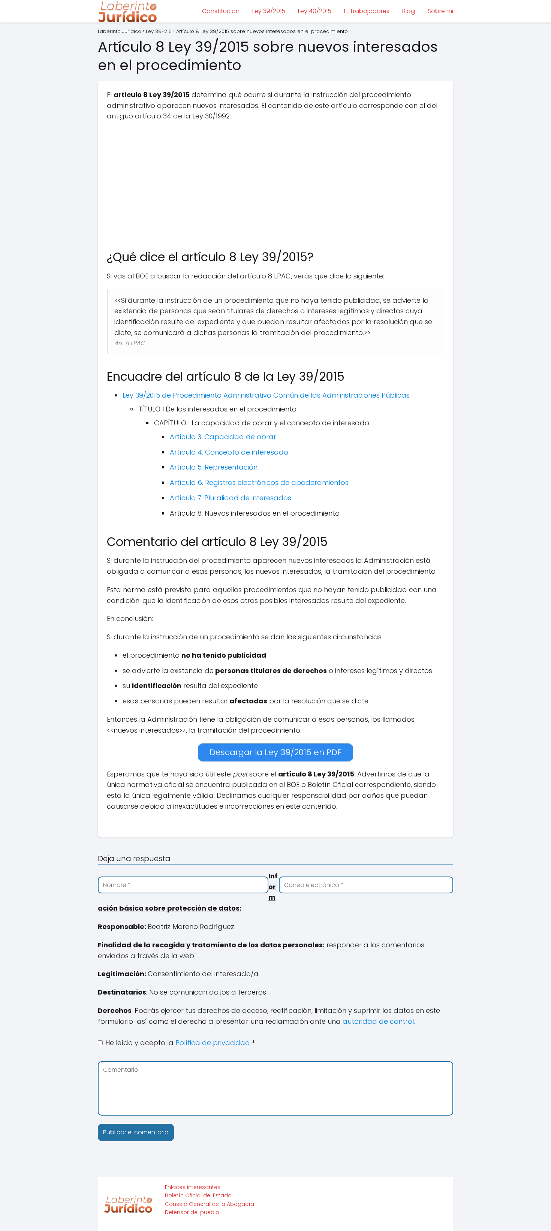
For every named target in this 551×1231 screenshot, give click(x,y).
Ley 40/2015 (314, 11)
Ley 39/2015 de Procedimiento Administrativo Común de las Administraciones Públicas (266, 395)
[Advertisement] (275, 181)
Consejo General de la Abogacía (209, 1204)
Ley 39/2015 (268, 11)
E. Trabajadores (366, 11)
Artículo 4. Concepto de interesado (229, 452)
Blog (408, 11)
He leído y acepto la (180, 1042)
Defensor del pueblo (192, 1212)
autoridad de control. (379, 1021)
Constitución (221, 11)
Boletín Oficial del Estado (198, 1195)
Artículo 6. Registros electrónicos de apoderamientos (259, 482)
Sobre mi (440, 11)
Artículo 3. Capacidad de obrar (223, 436)
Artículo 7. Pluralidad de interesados (230, 498)
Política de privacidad (213, 1042)
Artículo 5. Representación (214, 467)
